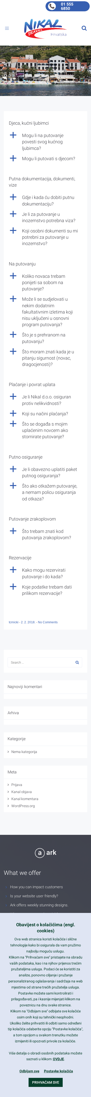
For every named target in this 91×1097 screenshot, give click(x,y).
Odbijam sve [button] (29, 1071)
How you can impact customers (36, 887)
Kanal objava (21, 792)
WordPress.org (23, 806)
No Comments (48, 622)
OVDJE (58, 1059)
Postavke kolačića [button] (58, 1071)
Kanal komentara (24, 799)
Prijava (16, 785)
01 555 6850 (67, 6)
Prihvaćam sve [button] (45, 1082)
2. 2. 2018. (28, 622)
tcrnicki (14, 622)
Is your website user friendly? (34, 896)
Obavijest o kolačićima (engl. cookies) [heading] (45, 927)
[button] (45, 142)
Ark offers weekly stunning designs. (39, 905)
